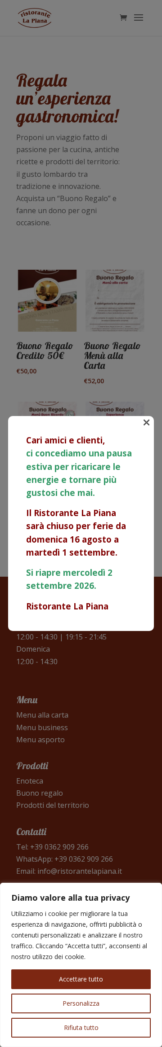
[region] (81, 965)
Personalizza (81, 1003)
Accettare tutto (81, 979)
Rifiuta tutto (81, 1027)
